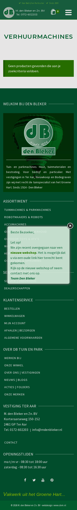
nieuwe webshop (23, 252)
